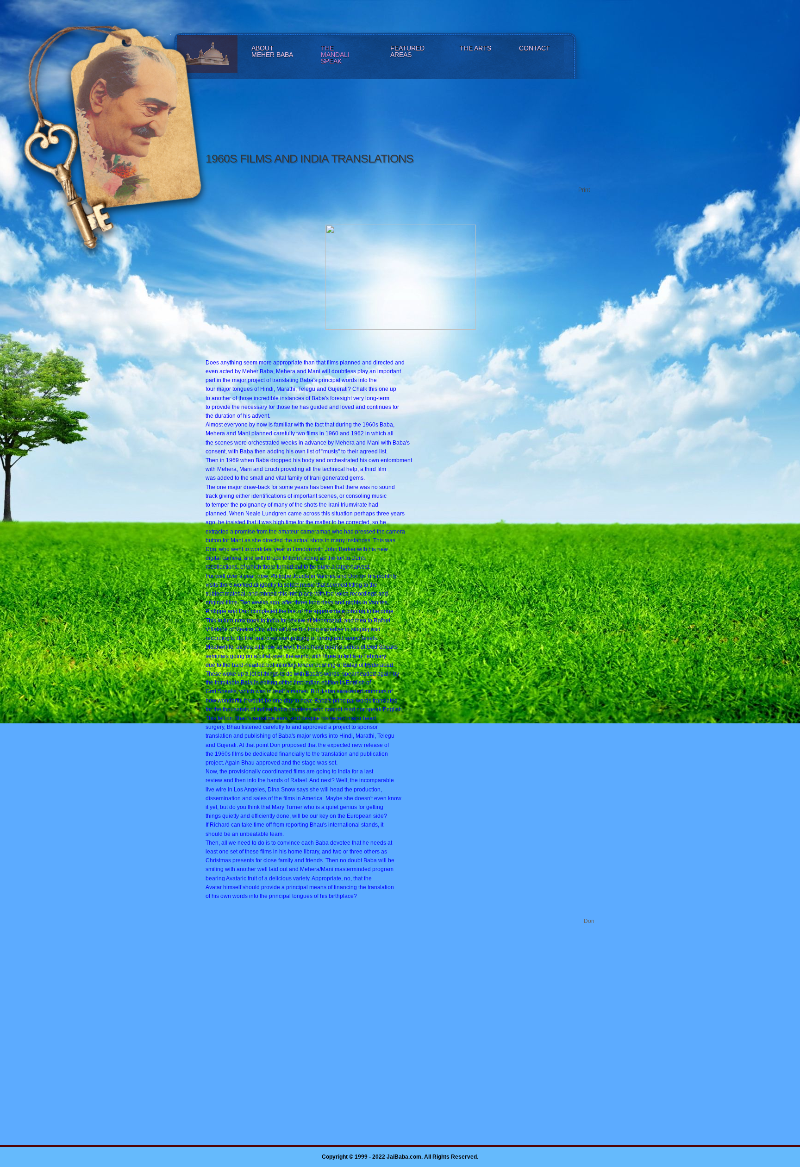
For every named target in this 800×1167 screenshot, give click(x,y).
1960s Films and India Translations (309, 158)
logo (135, 126)
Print (584, 190)
